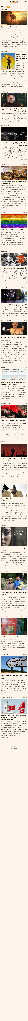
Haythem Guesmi (5, 126)
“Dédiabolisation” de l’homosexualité (12, 230)
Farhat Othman (5, 403)
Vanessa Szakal (5, 164)
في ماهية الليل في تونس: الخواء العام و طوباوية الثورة (15, 144)
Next (12, 748)
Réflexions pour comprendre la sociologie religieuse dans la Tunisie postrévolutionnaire (13, 717)
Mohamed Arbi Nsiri (6, 697)
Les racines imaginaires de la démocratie (13, 420)
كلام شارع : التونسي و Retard (18, 304)
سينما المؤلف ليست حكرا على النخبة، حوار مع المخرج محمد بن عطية (15, 109)
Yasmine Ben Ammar (6, 212)
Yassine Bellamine (6, 320)
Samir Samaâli (5, 9)
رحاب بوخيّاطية (4, 92)
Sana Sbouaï (4, 482)
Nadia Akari (4, 367)
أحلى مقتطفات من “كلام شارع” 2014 (15, 268)
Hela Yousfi (4, 442)
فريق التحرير (4, 251)
